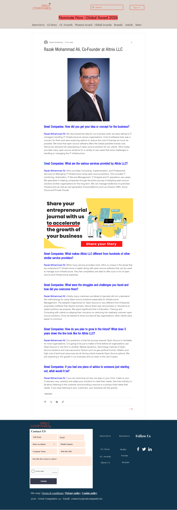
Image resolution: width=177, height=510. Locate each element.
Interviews (48, 393)
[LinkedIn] (149, 449)
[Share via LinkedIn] (57, 402)
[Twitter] (144, 449)
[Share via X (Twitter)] (51, 402)
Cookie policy (89, 493)
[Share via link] (63, 402)
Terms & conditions (53, 493)
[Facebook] (138, 449)
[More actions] (131, 42)
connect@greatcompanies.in (86, 498)
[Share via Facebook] (45, 402)
